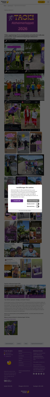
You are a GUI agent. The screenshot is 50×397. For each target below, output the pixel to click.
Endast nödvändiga (33, 200)
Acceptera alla (17, 200)
